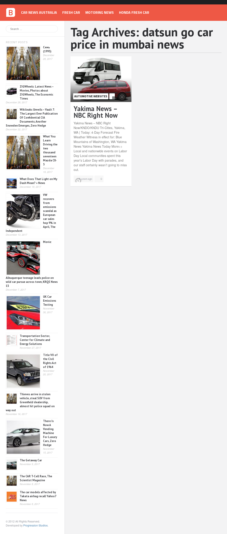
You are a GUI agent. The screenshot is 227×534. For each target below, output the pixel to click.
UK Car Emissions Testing (49, 301)
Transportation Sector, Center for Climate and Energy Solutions (35, 340)
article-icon (112, 96)
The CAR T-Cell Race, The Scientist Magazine (36, 478)
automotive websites (90, 96)
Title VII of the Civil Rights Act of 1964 (50, 361)
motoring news (99, 12)
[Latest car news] (10, 11)
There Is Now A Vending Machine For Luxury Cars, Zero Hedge (50, 433)
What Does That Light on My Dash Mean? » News (38, 181)
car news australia (39, 12)
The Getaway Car (31, 460)
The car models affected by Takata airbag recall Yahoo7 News (38, 496)
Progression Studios (35, 525)
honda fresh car (134, 12)
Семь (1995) (47, 49)
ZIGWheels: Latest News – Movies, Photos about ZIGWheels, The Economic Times (36, 92)
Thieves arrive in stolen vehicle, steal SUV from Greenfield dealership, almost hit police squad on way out (30, 402)
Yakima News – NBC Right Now (96, 111)
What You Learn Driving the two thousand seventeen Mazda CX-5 (50, 150)
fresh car (71, 12)
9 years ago (85, 179)
